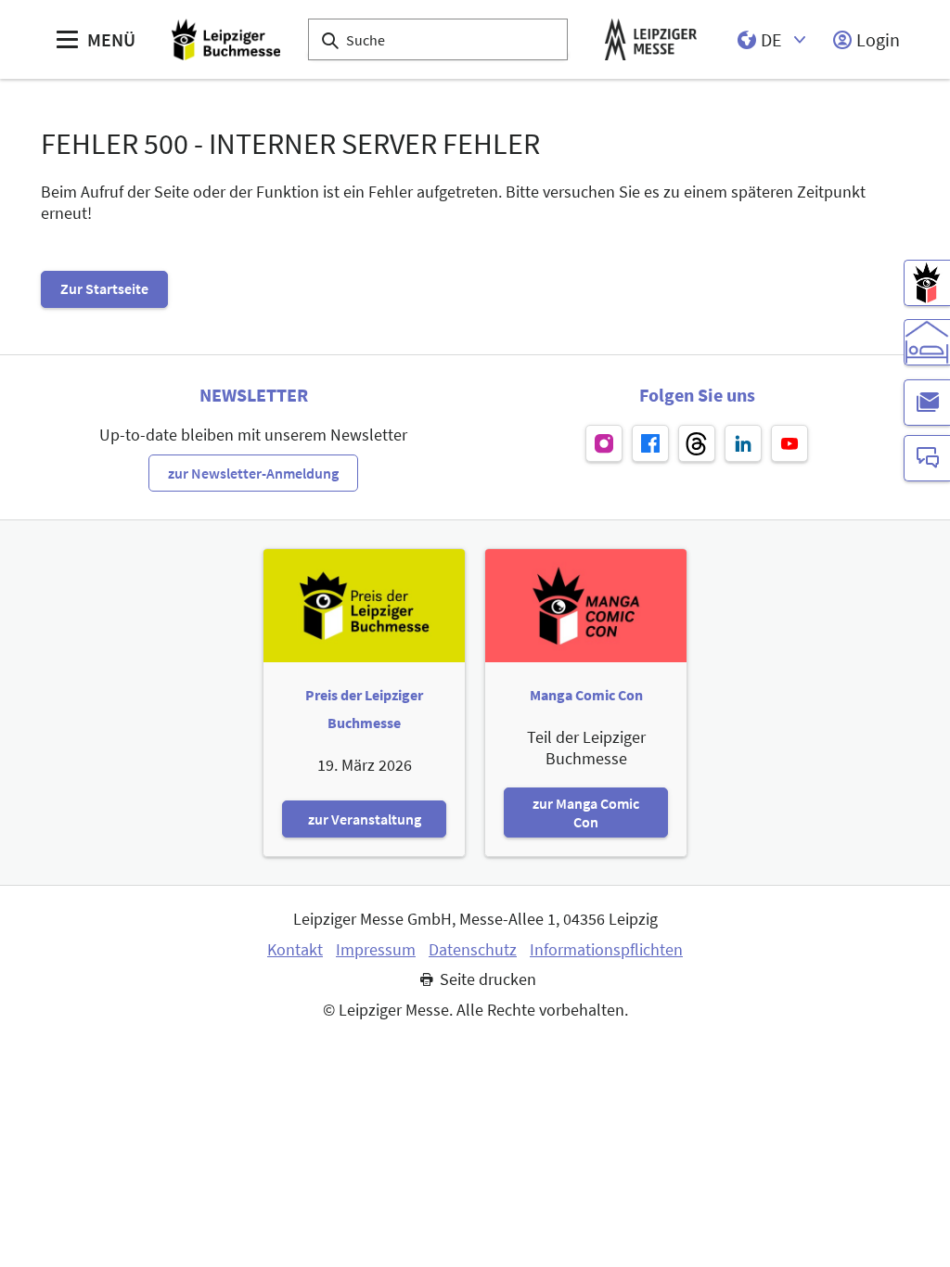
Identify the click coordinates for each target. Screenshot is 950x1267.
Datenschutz (473, 950)
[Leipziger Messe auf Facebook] (650, 443)
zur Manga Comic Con (586, 812)
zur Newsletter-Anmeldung (253, 473)
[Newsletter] (927, 402)
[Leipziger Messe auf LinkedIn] (743, 443)
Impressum (376, 950)
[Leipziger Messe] (651, 39)
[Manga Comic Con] (927, 283)
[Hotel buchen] (927, 342)
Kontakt (295, 950)
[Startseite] (225, 39)
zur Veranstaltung (364, 819)
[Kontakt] (927, 458)
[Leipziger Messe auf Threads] (696, 443)
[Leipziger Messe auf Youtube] (789, 443)
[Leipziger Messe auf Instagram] (604, 443)
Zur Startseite (104, 288)
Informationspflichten (606, 950)
